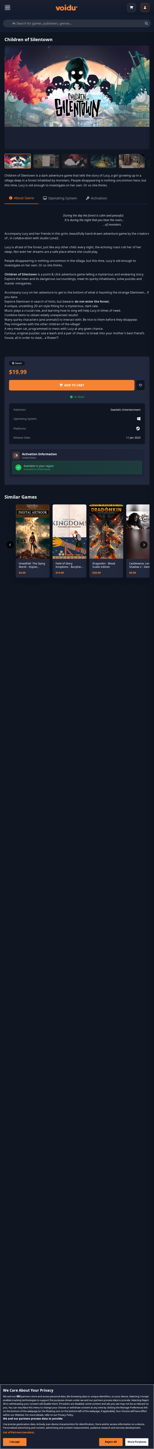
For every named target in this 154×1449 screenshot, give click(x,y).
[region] (77, 1416)
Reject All (111, 1442)
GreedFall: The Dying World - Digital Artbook (32, 565)
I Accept (15, 1442)
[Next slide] (141, 97)
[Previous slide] (13, 97)
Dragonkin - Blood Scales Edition (103, 565)
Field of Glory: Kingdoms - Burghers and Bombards (69, 565)
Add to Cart (74, 385)
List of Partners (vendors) (18, 1432)
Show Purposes (137, 1442)
